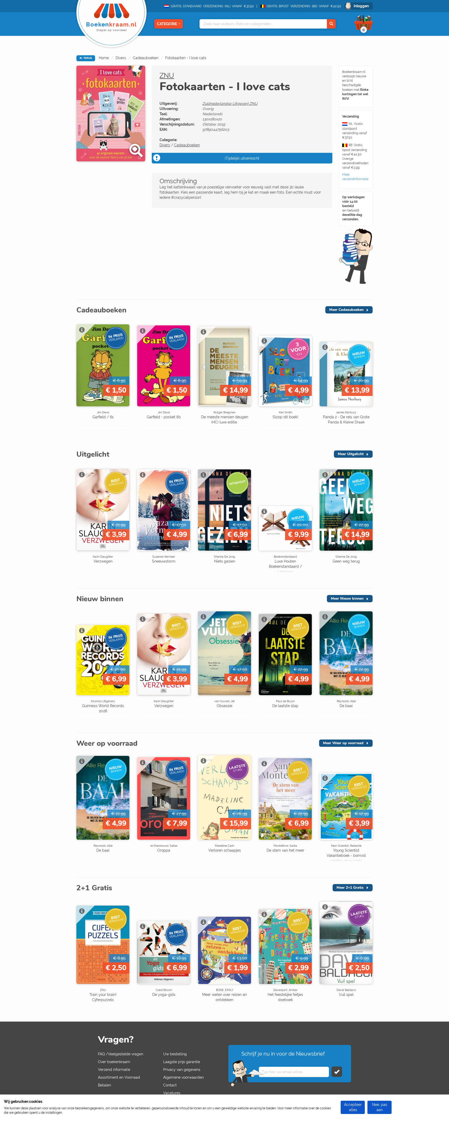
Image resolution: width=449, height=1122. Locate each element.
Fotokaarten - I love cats (185, 58)
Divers (121, 58)
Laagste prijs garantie (181, 1062)
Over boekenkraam (114, 1062)
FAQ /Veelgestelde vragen (120, 1054)
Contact (170, 1085)
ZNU (167, 75)
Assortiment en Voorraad (119, 1077)
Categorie (167, 24)
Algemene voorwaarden (183, 1077)
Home (104, 58)
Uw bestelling (175, 1054)
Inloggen (361, 6)
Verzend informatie (114, 1070)
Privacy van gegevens (181, 1070)
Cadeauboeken (146, 58)
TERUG (87, 58)
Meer (346, 309)
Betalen (104, 1085)
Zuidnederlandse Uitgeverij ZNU (229, 103)
